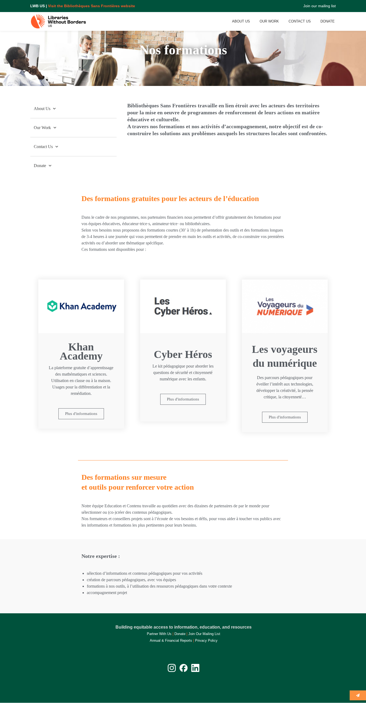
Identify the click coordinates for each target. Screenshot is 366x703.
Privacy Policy (206, 640)
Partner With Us (159, 634)
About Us (241, 21)
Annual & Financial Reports (171, 640)
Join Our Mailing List (204, 634)
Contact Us (300, 21)
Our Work (269, 21)
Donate (327, 21)
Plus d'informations (81, 413)
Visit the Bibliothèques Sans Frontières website (91, 6)
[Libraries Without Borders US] (59, 21)
